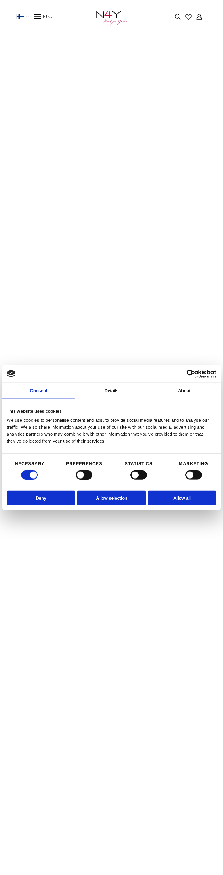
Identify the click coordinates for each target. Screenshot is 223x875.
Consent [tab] (38, 390)
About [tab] (184, 390)
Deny (41, 498)
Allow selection (111, 498)
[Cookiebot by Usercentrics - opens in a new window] (191, 373)
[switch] (84, 474)
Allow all (182, 498)
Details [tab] (112, 390)
